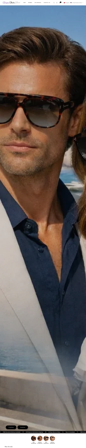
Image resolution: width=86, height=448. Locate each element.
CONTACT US (47, 2)
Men (25, 2)
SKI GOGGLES (38, 2)
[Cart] (59, 2)
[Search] (54, 2)
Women (30, 2)
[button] (73, 3)
